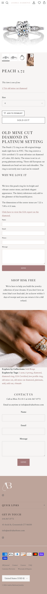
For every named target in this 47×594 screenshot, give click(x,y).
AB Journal (5, 565)
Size (4, 97)
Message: (5, 247)
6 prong (29, 372)
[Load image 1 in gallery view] (23, 29)
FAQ (30, 565)
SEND (23, 268)
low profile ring (36, 376)
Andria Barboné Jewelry (15, 585)
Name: (4, 220)
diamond (37, 372)
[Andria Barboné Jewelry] (20, 2)
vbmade (18, 383)
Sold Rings (30, 369)
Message (23, 438)
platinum (39, 379)
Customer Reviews (8, 569)
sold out (10, 383)
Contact (15, 565)
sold (4, 383)
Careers (23, 565)
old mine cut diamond (24, 379)
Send (23, 462)
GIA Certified (21, 376)
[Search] (8, 2)
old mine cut (7, 379)
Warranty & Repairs (25, 569)
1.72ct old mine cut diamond (14, 88)
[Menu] (3, 2)
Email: (4, 229)
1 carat (22, 372)
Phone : (4, 238)
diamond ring (8, 376)
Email (23, 425)
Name (23, 412)
